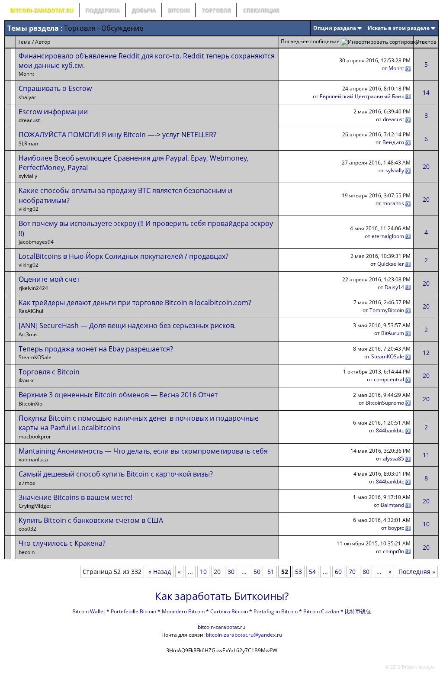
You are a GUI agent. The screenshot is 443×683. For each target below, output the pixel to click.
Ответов (426, 41)
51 (270, 571)
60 (338, 571)
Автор (42, 41)
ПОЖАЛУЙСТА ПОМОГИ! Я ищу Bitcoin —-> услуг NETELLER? (117, 134)
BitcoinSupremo (385, 402)
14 (426, 92)
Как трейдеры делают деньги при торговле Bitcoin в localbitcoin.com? (135, 302)
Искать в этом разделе (399, 28)
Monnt (396, 68)
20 (426, 166)
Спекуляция (261, 10)
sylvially (394, 170)
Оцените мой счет (49, 279)
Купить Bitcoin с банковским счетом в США (91, 520)
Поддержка (102, 10)
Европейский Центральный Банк (362, 96)
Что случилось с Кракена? (62, 543)
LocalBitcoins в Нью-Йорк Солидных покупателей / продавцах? (123, 256)
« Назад (159, 571)
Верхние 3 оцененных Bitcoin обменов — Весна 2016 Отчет (118, 394)
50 (257, 571)
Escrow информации (53, 111)
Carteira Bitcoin (229, 611)
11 (426, 455)
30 (231, 571)
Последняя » (416, 571)
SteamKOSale (387, 356)
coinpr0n (393, 551)
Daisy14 (394, 287)
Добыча (143, 10)
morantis (393, 203)
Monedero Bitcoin (183, 611)
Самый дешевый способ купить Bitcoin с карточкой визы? (116, 474)
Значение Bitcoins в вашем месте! (75, 497)
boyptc (396, 528)
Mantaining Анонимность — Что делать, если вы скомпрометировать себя (143, 451)
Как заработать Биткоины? (222, 596)
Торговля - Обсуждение (103, 28)
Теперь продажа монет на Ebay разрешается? (96, 349)
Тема (24, 41)
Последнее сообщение (310, 41)
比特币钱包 (358, 611)
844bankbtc (390, 430)
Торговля (216, 10)
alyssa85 (393, 458)
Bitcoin (178, 10)
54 (312, 571)
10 (426, 524)
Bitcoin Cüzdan (321, 611)
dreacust (393, 119)
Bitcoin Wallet (88, 611)
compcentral (389, 379)
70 (352, 571)
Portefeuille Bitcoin (133, 611)
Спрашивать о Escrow (55, 88)
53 (298, 571)
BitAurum (392, 333)
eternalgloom (388, 236)
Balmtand (392, 505)
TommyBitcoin (386, 310)
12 (426, 352)
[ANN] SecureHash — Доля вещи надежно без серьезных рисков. (127, 325)
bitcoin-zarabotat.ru (221, 627)
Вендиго (393, 142)
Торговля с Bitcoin (49, 372)
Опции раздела (334, 28)
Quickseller (390, 263)
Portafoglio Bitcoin (276, 611)
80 (366, 571)
